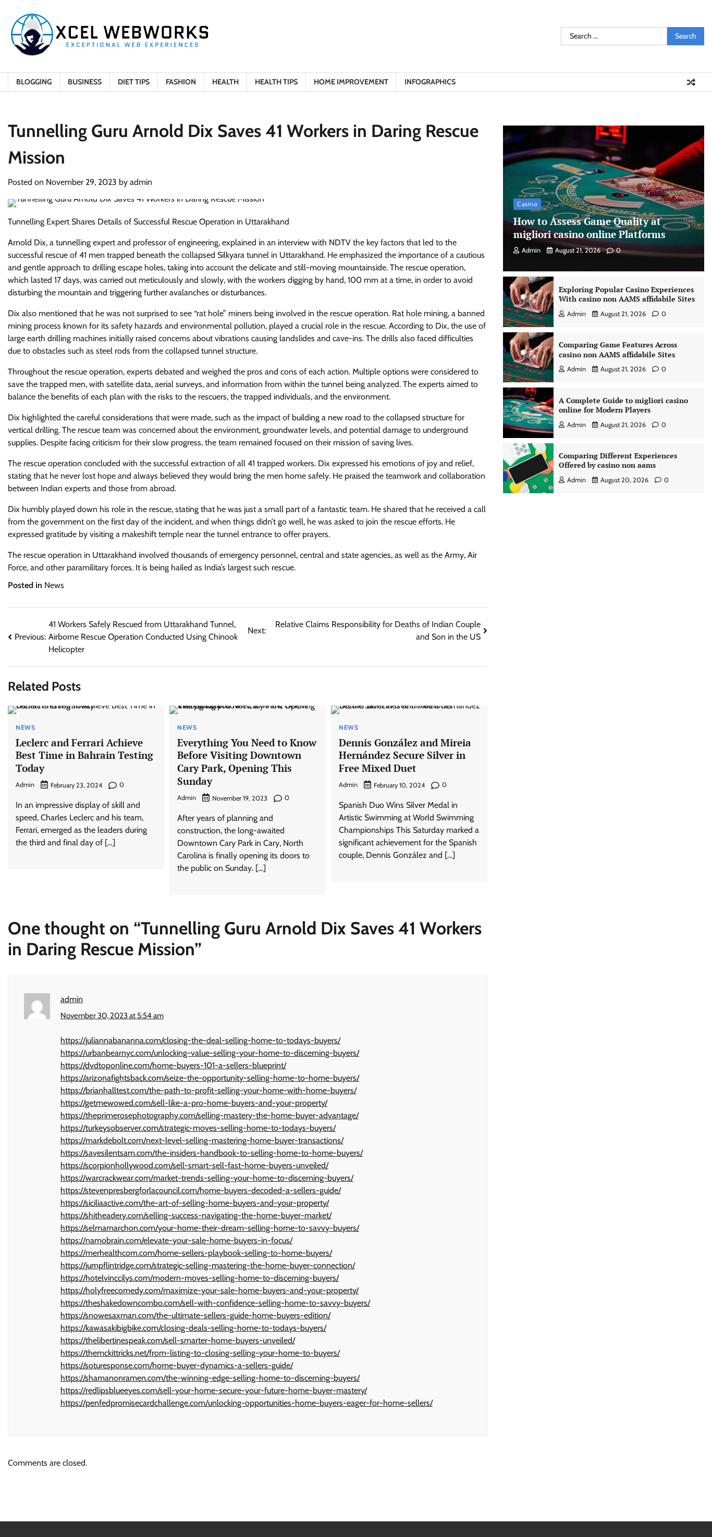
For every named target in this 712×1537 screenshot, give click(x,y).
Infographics (430, 81)
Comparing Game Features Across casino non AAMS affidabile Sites (618, 349)
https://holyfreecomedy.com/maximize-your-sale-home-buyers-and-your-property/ (209, 1290)
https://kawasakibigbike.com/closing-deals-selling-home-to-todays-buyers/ (193, 1328)
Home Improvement (351, 81)
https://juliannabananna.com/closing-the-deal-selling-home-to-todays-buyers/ (200, 1040)
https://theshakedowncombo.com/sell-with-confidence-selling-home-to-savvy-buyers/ (215, 1303)
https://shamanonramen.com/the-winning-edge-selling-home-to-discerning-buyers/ (210, 1378)
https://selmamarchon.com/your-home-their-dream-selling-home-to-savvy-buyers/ (209, 1228)
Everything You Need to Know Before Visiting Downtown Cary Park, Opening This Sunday (246, 762)
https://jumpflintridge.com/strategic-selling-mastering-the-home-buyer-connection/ (207, 1265)
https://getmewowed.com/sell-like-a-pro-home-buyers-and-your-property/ (193, 1103)
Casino (527, 204)
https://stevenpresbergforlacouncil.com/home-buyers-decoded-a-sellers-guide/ (200, 1190)
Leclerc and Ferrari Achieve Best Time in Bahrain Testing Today (84, 755)
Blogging (34, 81)
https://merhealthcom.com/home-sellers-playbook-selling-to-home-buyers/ (196, 1253)
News (54, 585)
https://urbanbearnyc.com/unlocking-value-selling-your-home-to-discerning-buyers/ (209, 1053)
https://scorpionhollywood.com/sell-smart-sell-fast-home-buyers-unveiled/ (194, 1165)
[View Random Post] (691, 82)
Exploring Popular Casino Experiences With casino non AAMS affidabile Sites (627, 294)
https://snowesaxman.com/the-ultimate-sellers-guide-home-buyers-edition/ (195, 1315)
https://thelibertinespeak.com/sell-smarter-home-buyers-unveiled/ (177, 1340)
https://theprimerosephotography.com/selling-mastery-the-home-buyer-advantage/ (209, 1115)
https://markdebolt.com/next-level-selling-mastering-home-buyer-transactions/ (201, 1140)
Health (225, 81)
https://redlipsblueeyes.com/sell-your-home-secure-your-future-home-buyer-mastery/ (213, 1390)
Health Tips (276, 81)
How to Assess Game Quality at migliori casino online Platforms (589, 228)
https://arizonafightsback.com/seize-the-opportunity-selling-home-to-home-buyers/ (209, 1078)
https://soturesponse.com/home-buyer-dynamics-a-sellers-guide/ (176, 1365)
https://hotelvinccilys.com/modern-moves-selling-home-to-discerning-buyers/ (199, 1278)
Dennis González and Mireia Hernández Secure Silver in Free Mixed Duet (405, 755)
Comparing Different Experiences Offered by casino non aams (618, 460)
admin (141, 182)
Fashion (181, 81)
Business (85, 81)
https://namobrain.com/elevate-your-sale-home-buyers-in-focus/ (176, 1240)
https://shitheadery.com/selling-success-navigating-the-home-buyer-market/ (196, 1215)
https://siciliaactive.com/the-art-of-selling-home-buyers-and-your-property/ (194, 1203)
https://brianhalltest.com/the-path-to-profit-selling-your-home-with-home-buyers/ (208, 1090)
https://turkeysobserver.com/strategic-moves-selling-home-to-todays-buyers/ (198, 1128)
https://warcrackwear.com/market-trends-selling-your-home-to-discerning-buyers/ (206, 1178)
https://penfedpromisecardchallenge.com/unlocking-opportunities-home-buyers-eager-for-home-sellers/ (246, 1403)
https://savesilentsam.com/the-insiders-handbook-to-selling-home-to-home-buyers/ (211, 1153)
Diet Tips (134, 81)
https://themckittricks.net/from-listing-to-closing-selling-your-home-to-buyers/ (200, 1353)
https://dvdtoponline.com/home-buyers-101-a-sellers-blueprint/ (173, 1065)
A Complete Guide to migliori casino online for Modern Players (623, 405)
